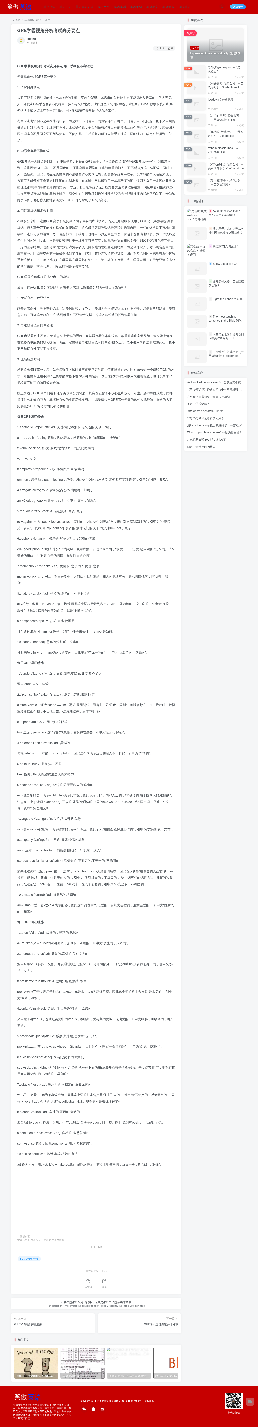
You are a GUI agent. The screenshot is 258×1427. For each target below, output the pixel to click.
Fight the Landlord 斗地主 (226, 301)
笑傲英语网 (112, 1400)
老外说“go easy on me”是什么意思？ (225, 69)
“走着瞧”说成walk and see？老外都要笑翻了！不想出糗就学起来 (225, 215)
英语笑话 (120, 7)
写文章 (239, 6)
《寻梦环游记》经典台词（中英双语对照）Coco (217, 389)
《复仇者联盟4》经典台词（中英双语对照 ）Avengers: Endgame (224, 184)
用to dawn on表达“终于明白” (205, 411)
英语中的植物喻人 (198, 404)
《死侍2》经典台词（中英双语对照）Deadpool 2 (225, 134)
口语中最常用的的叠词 (201, 447)
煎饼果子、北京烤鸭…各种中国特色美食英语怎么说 (226, 230)
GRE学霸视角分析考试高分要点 (48, 30)
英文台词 (49, 7)
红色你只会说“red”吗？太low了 (206, 439)
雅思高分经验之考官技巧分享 (205, 418)
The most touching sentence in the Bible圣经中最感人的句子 (226, 320)
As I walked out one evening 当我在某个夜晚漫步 (218, 382)
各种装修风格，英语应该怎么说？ (226, 283)
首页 (17, 20)
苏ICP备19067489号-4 (131, 1400)
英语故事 (104, 7)
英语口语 (65, 7)
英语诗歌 (168, 7)
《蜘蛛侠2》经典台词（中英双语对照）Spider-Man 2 (225, 85)
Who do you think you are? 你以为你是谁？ (214, 432)
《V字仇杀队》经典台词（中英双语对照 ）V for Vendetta (226, 166)
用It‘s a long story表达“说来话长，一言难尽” (214, 425)
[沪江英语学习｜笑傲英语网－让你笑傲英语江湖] (20, 6)
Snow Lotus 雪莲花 (225, 264)
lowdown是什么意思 (220, 99)
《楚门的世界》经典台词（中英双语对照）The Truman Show (223, 119)
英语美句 (136, 7)
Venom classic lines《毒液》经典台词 (223, 150)
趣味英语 (184, 7)
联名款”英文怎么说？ (226, 246)
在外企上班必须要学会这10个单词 (208, 397)
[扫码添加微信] (250, 1402)
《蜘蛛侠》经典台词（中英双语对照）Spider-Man (226, 354)
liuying (31, 39)
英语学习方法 (85, 7)
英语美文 (152, 7)
